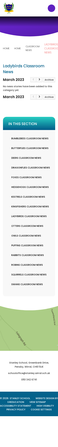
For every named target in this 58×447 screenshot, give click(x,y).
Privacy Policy (15, 409)
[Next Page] (39, 79)
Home (6, 48)
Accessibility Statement (15, 406)
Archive (49, 80)
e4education (16, 402)
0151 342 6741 (29, 379)
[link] (33, 79)
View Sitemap (37, 402)
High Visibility (45, 406)
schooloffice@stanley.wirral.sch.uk (29, 373)
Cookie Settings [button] (41, 409)
